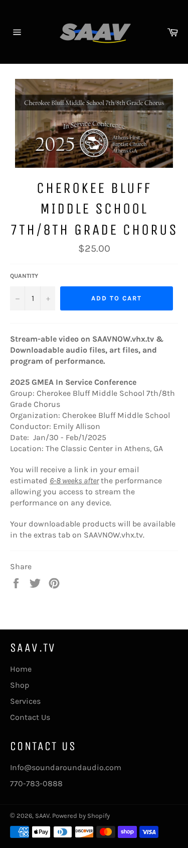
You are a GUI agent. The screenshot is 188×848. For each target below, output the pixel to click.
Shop (20, 685)
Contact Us (30, 717)
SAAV (42, 815)
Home (21, 669)
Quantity (24, 275)
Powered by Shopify (81, 815)
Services (25, 701)
